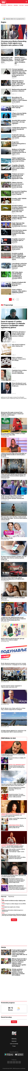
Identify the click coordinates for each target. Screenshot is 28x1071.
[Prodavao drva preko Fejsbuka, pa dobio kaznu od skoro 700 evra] (6, 218)
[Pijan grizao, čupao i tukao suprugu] (6, 108)
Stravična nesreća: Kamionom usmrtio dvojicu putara (17, 247)
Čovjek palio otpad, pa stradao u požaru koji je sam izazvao (18, 136)
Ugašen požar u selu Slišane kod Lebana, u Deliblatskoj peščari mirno (7, 60)
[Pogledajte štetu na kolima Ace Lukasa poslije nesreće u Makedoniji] (6, 375)
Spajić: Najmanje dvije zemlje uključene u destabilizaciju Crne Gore (19, 224)
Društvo (10, 5)
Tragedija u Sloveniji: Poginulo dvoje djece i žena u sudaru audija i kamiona (18, 167)
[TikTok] (14, 1062)
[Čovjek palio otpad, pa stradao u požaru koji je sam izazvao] (6, 137)
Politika (21, 5)
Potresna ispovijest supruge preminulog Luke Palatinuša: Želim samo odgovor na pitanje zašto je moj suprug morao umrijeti (19, 72)
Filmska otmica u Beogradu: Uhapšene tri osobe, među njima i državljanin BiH (21, 60)
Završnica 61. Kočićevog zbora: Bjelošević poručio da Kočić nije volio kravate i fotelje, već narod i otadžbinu (14, 915)
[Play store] (9, 1054)
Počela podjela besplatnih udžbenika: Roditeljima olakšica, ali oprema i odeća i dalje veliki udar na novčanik (19, 953)
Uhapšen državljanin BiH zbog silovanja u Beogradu (19, 284)
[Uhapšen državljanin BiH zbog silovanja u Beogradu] (6, 284)
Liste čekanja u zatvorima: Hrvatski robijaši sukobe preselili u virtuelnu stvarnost (19, 266)
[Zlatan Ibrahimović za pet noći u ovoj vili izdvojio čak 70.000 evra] (6, 388)
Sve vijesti (4, 5)
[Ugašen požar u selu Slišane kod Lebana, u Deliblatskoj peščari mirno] (7, 52)
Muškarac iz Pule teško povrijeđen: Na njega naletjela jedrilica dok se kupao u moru (19, 151)
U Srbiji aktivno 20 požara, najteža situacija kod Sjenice (19, 129)
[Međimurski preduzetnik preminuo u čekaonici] (6, 91)
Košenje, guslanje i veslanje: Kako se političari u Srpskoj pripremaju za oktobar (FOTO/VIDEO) (18, 972)
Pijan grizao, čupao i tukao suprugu (18, 106)
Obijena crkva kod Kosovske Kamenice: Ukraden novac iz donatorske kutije (18, 185)
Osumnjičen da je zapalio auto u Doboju (11, 907)
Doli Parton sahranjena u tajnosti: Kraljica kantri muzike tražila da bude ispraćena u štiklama (18, 334)
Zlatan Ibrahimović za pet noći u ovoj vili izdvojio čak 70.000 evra (19, 385)
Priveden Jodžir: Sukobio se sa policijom (19, 199)
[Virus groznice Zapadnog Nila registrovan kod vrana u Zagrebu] (6, 193)
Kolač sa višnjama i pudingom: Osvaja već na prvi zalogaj (19, 359)
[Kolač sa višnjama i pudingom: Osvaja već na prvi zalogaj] (6, 362)
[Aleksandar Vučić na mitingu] (6, 83)
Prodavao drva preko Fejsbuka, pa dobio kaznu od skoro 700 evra (19, 217)
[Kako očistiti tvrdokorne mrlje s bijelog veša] (6, 349)
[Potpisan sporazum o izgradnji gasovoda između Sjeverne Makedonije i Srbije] (6, 176)
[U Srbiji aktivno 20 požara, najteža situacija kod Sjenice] (6, 130)
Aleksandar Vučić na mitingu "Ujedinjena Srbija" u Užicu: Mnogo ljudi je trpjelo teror (18, 83)
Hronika (16, 5)
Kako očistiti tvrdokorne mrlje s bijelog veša (18, 345)
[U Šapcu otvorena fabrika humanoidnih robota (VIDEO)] (6, 115)
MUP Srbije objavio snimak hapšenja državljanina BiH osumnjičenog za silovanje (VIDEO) (17, 275)
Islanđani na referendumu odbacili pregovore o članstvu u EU (12, 911)
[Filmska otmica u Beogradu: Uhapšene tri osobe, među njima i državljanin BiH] (21, 52)
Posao (14, 1046)
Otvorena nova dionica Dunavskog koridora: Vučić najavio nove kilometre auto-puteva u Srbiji (13, 43)
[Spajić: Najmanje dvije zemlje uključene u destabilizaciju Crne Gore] (6, 225)
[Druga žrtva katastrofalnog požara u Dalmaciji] (6, 144)
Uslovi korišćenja (14, 1043)
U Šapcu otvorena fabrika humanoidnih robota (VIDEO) (19, 115)
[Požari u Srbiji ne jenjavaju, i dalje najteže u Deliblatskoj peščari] (6, 292)
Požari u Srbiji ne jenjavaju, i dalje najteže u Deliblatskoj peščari (19, 291)
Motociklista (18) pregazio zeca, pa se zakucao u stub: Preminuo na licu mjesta (19, 100)
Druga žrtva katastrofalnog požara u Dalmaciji (19, 143)
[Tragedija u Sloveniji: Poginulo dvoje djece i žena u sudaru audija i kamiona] (6, 168)
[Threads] (11, 1062)
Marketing (14, 1038)
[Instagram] (17, 1062)
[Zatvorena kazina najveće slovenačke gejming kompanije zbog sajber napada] (6, 233)
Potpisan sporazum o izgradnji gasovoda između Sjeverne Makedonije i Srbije (18, 176)
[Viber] (19, 1062)
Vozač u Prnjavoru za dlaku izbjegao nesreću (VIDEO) (14, 903)
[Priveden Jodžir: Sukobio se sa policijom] (6, 201)
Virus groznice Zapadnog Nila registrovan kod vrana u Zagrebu (19, 193)
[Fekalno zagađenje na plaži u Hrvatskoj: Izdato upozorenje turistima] (6, 160)
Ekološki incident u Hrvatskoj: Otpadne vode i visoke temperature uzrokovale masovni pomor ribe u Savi (19, 208)
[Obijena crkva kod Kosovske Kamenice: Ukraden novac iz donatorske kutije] (6, 185)
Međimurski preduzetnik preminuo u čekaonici (19, 90)
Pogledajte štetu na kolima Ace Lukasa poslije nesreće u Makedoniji (19, 372)
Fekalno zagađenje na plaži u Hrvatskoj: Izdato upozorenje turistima (19, 159)
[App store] (19, 1054)
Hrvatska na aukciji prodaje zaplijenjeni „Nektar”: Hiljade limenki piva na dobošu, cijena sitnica (19, 256)
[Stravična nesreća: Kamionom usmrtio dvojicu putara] (6, 248)
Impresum (14, 1041)
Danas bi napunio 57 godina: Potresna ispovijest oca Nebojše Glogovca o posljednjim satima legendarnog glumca (13, 325)
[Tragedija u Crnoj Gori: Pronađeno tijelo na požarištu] (6, 241)
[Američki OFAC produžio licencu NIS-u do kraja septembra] (6, 122)
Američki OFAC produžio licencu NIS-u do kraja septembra (19, 122)
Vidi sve (14, 919)
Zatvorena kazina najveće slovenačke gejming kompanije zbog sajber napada (19, 232)
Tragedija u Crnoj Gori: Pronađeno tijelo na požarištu (18, 240)
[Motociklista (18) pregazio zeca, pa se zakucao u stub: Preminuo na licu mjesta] (6, 100)
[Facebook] (8, 1062)
